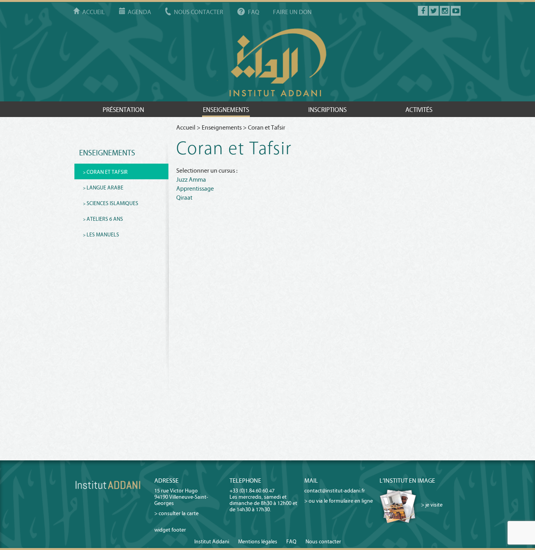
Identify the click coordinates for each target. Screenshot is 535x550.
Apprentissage (195, 188)
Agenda (139, 12)
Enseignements (226, 110)
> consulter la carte (176, 513)
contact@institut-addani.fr (334, 490)
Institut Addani (211, 541)
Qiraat (184, 197)
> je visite (432, 505)
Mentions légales (257, 541)
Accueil (93, 12)
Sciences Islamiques (112, 203)
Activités (418, 110)
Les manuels (103, 234)
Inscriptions (327, 110)
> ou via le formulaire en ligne (338, 501)
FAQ (253, 12)
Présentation (123, 110)
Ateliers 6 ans (105, 219)
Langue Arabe (105, 187)
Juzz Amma (191, 179)
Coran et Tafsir (107, 172)
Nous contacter (198, 12)
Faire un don (292, 12)
